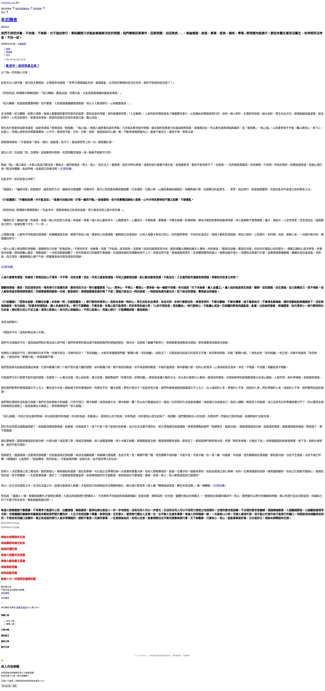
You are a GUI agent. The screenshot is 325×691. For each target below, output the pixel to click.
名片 (8, 55)
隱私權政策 (177, 656)
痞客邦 (19, 607)
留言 (25, 607)
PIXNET (143, 656)
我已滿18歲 (6, 686)
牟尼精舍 (9, 19)
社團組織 (22, 44)
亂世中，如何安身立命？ (23, 65)
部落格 (9, 52)
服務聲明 (186, 656)
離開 (14, 686)
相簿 (8, 49)
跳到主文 (5, 27)
